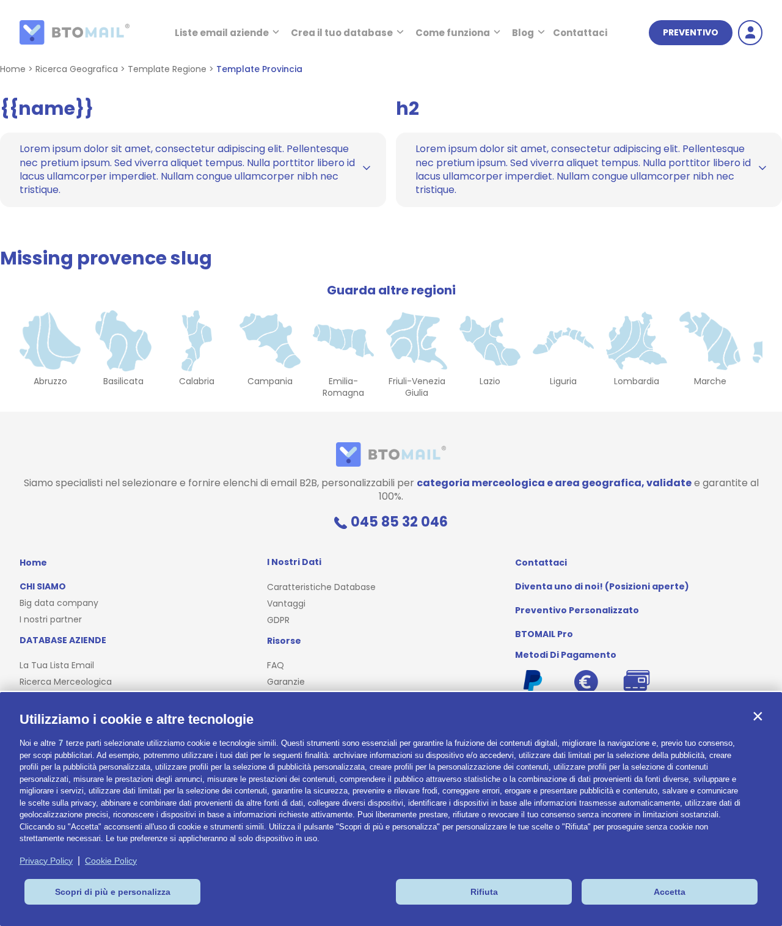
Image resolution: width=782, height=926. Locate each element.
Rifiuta (484, 892)
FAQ (275, 665)
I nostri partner (51, 619)
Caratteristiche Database (321, 587)
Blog (523, 32)
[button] (757, 716)
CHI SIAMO (43, 586)
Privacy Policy (46, 861)
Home (13, 69)
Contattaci (580, 32)
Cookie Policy (111, 861)
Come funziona (452, 32)
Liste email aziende (222, 32)
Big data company (59, 603)
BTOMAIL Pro (544, 634)
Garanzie (286, 682)
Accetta (669, 892)
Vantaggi (286, 603)
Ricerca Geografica (76, 69)
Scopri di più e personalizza (112, 892)
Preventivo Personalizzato (577, 610)
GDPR (278, 620)
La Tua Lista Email (57, 665)
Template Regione (167, 69)
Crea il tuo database (342, 32)
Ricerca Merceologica (66, 682)
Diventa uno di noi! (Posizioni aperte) (602, 586)
